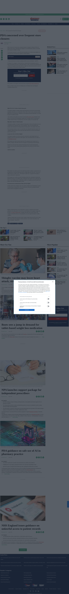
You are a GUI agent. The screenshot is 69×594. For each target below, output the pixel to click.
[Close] (53, 282)
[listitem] (34, 296)
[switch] (47, 299)
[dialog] (34, 297)
